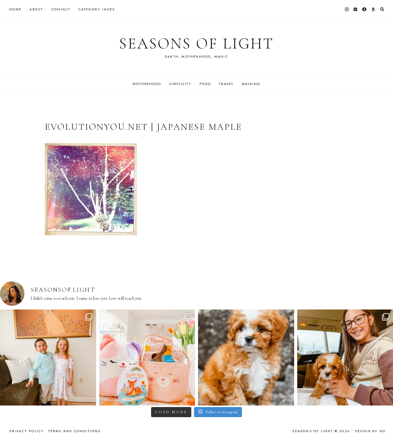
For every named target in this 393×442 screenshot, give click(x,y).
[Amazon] (373, 9)
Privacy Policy (27, 431)
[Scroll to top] (382, 425)
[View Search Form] (382, 9)
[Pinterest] (356, 9)
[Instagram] (347, 9)
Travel (226, 83)
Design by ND (370, 431)
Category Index (97, 9)
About (36, 9)
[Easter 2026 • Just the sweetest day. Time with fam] (48, 357)
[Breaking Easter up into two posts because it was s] (147, 357)
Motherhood (147, 83)
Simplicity (180, 83)
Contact (60, 9)
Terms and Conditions (74, 431)
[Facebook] (364, 9)
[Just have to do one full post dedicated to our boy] (246, 357)
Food (205, 83)
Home (15, 9)
